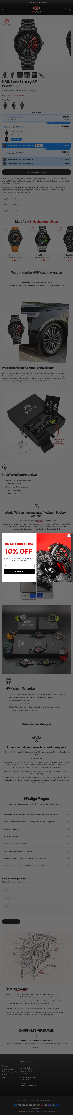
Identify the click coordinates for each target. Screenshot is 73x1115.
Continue (19, 571)
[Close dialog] (69, 535)
